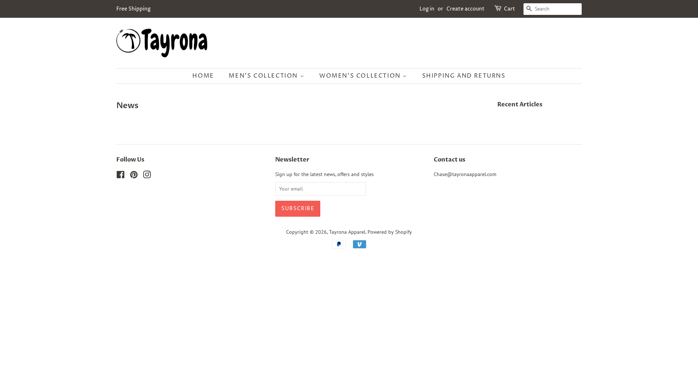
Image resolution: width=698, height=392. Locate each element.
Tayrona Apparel (347, 232)
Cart (509, 8)
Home (203, 76)
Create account (465, 8)
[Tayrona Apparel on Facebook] (120, 176)
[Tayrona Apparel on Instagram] (147, 176)
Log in (427, 8)
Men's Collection (264, 76)
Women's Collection (360, 76)
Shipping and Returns (464, 76)
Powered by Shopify (390, 232)
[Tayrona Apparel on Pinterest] (134, 176)
